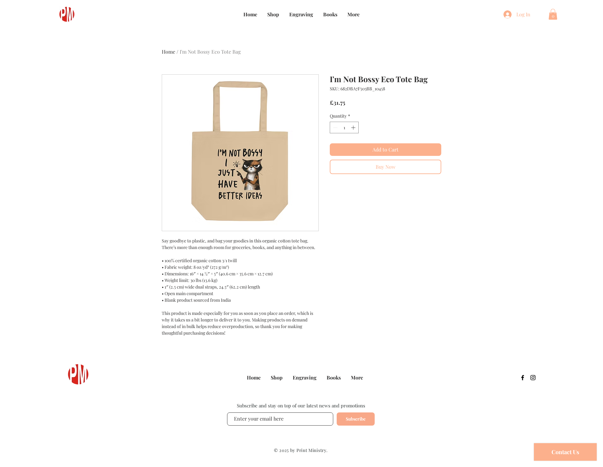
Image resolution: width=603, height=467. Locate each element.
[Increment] (354, 127)
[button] (552, 14)
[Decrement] (335, 127)
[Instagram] (533, 377)
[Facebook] (522, 377)
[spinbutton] (344, 127)
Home (168, 51)
